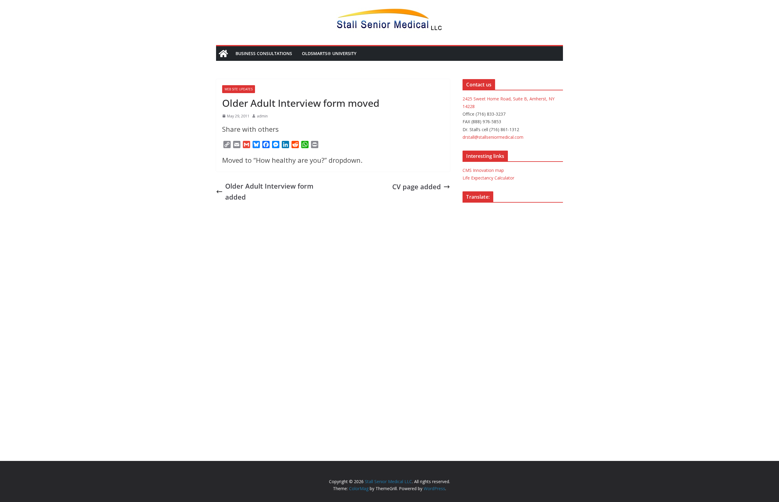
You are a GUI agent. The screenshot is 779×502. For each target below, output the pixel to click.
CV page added (416, 186)
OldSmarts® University (329, 53)
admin (262, 116)
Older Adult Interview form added (269, 191)
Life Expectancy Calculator (488, 178)
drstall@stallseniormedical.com (493, 137)
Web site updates (239, 89)
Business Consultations (264, 53)
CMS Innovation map (483, 170)
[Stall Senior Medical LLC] (223, 53)
